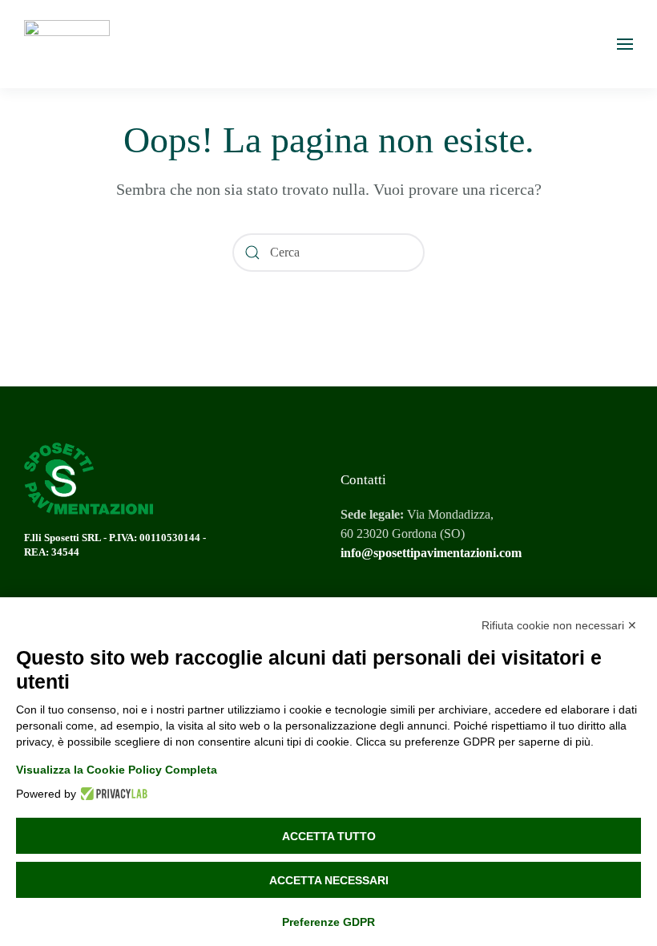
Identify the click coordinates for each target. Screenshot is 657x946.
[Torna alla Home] (67, 44)
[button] (625, 44)
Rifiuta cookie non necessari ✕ (559, 625)
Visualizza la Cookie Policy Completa (116, 769)
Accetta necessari (329, 880)
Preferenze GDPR (328, 922)
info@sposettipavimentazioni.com (431, 553)
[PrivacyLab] (111, 794)
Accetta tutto (329, 836)
